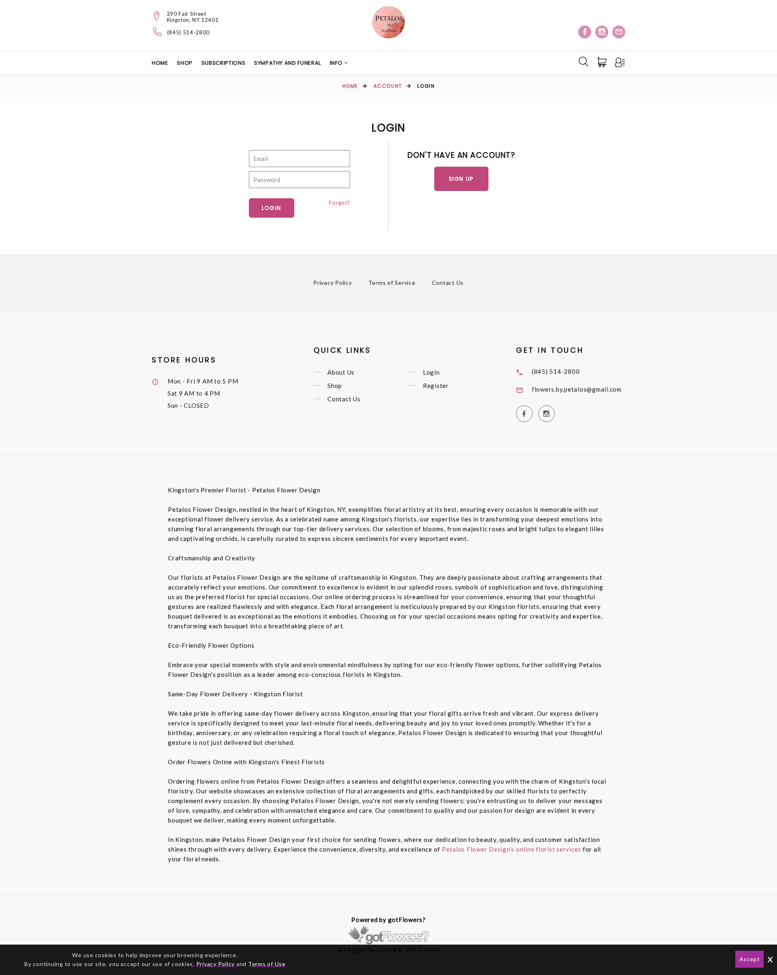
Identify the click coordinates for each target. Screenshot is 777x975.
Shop (185, 63)
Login (431, 372)
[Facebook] (584, 31)
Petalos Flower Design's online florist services (511, 849)
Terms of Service (392, 282)
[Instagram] (601, 31)
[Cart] (602, 62)
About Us (341, 372)
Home (160, 63)
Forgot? (339, 202)
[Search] (583, 61)
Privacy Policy (332, 282)
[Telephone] (157, 31)
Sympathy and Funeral (287, 63)
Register (436, 385)
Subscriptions (223, 63)
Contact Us (448, 282)
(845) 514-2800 (188, 33)
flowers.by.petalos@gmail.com (577, 389)
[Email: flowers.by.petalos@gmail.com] (618, 31)
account (388, 86)
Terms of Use (267, 963)
